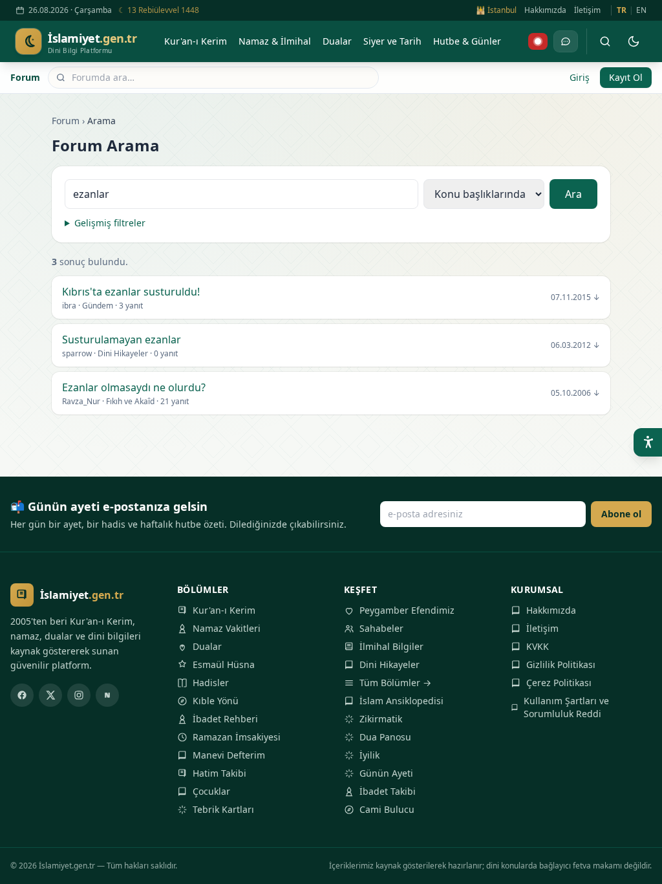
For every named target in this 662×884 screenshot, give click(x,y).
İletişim (587, 10)
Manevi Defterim (229, 755)
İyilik (369, 755)
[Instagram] (79, 695)
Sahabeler (381, 628)
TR (621, 10)
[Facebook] (22, 695)
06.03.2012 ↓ (575, 345)
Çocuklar (211, 791)
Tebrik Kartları (223, 809)
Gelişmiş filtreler (109, 223)
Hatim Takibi (219, 773)
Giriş (580, 77)
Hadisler (211, 682)
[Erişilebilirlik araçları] (648, 442)
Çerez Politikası (559, 682)
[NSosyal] (107, 695)
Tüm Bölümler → (395, 682)
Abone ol (621, 514)
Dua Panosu (385, 737)
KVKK (537, 646)
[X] (50, 695)
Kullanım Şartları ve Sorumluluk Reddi (566, 707)
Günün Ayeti (386, 773)
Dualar (207, 646)
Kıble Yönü (216, 701)
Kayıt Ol (626, 77)
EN (641, 10)
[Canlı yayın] (538, 41)
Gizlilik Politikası (560, 664)
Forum (25, 77)
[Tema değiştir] (633, 41)
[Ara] (605, 41)
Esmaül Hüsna (224, 664)
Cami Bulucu (386, 809)
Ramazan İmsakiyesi (237, 737)
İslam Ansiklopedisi (401, 701)
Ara (573, 194)
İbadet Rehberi (225, 719)
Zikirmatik (380, 719)
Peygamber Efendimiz (406, 610)
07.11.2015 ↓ (575, 297)
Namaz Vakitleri (227, 628)
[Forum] (565, 41)
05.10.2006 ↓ (575, 393)
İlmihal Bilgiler (391, 646)
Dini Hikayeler (389, 664)
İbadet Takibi (387, 791)
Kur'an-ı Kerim (224, 610)
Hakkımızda (545, 10)
